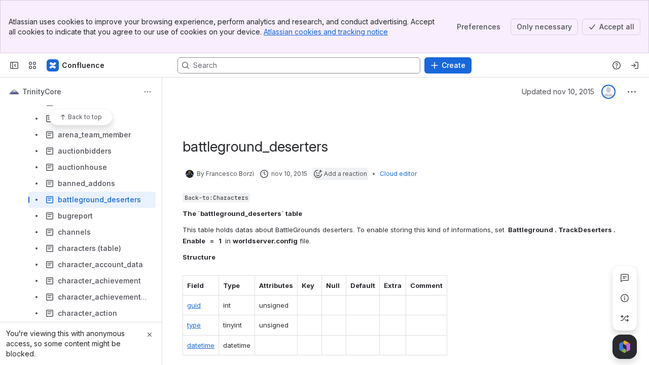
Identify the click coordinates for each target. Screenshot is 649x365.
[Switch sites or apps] (32, 65)
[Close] (149, 334)
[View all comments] (625, 278)
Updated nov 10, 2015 (558, 91)
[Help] (616, 65)
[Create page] (625, 318)
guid (194, 305)
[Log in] (635, 65)
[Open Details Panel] (625, 298)
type (194, 325)
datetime (200, 345)
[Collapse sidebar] (14, 65)
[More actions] (147, 92)
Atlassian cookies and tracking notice (326, 31)
